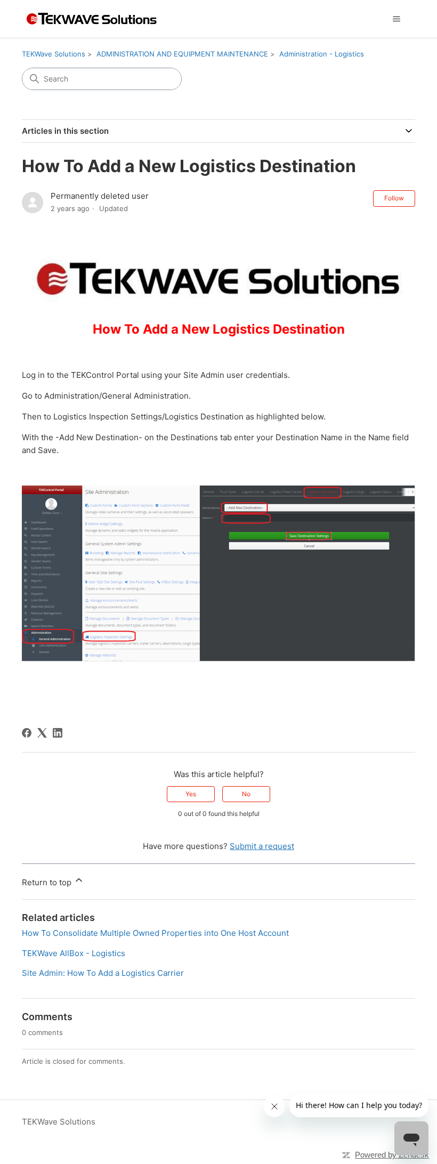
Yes (190, 794)
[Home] (90, 19)
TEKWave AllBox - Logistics (73, 953)
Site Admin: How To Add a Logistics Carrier (103, 973)
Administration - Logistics (321, 54)
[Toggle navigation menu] (396, 19)
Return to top (48, 882)
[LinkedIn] (57, 733)
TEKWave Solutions (53, 54)
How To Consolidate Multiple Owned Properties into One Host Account (155, 933)
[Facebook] (26, 733)
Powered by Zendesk (392, 1154)
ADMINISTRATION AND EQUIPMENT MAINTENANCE (182, 54)
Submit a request (262, 846)
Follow (394, 198)
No (246, 794)
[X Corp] (42, 733)
